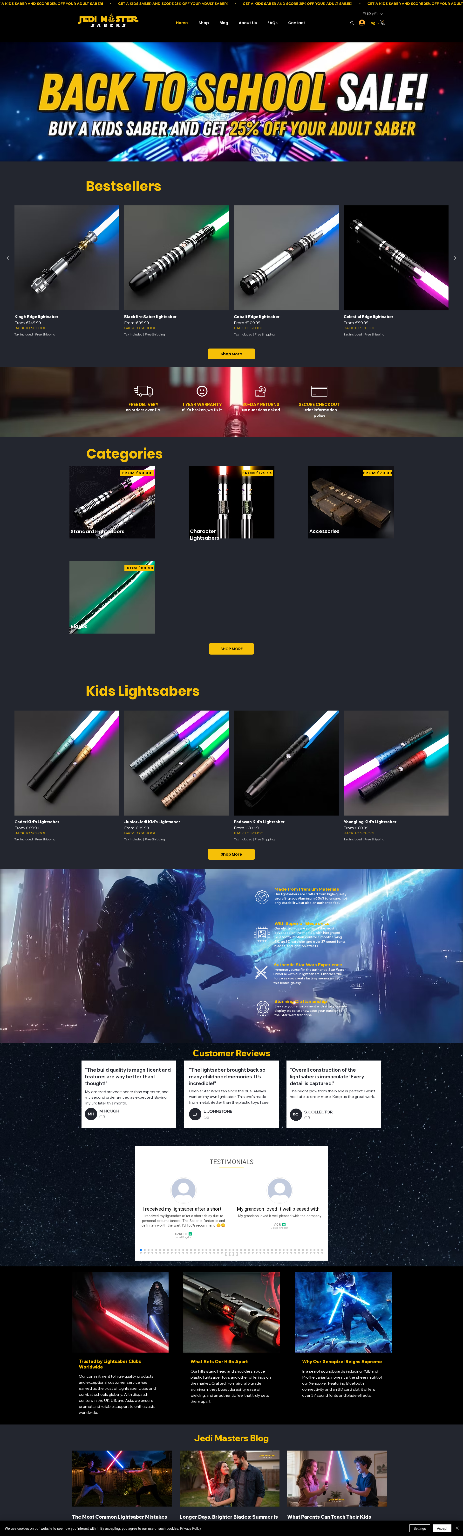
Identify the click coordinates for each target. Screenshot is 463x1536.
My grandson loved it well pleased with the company (279, 1216)
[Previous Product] (8, 258)
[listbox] (372, 14)
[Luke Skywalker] (352, 23)
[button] (372, 14)
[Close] (457, 1528)
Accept (442, 1528)
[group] (231, 273)
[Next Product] (455, 258)
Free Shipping (45, 334)
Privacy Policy (190, 1528)
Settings (420, 1528)
